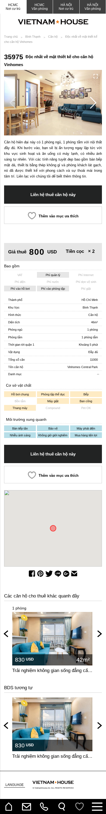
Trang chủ (11, 36)
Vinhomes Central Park (82, 367)
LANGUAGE (14, 785)
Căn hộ (53, 36)
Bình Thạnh (32, 36)
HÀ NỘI (93, 7)
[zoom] (96, 76)
